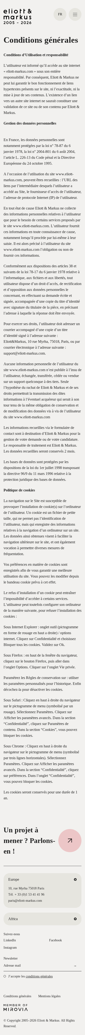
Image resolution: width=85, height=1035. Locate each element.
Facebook (55, 940)
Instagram (10, 947)
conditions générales (39, 976)
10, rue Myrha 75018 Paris (26, 888)
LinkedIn (10, 940)
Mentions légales (49, 996)
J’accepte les (30, 976)
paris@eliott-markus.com (25, 900)
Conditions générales (17, 996)
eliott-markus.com (19, 71)
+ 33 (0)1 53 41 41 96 (29, 894)
